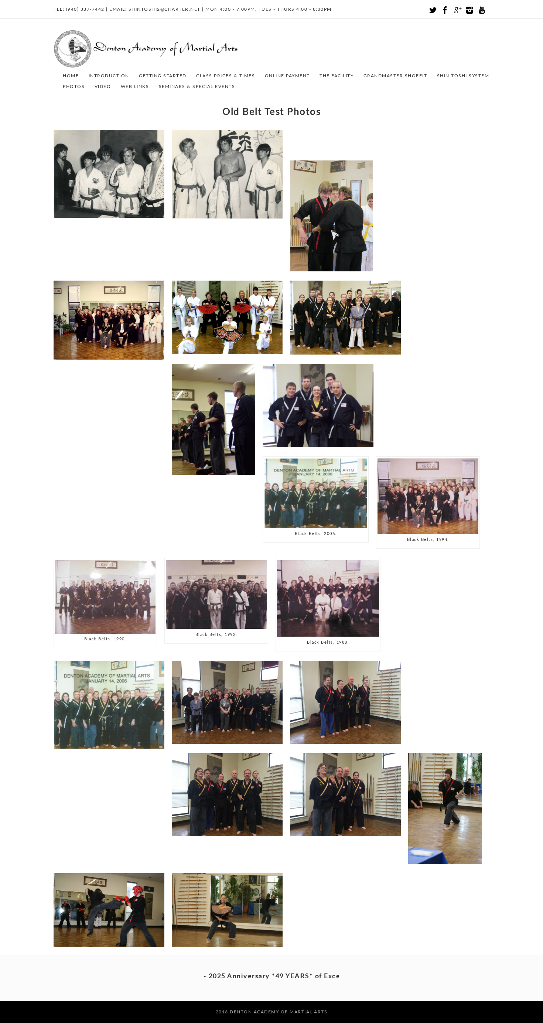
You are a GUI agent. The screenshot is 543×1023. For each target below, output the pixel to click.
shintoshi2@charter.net (165, 9)
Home (71, 76)
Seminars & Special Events (197, 86)
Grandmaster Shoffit (395, 76)
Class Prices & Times (225, 76)
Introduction (109, 76)
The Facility (337, 76)
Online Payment (287, 76)
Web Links (135, 86)
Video (103, 86)
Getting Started (163, 76)
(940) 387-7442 (85, 9)
